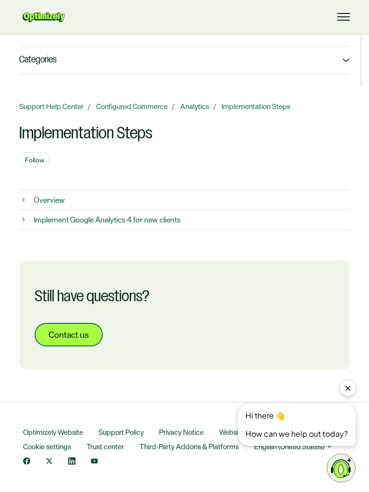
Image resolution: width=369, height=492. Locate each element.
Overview (49, 200)
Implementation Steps (255, 106)
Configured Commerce (132, 106)
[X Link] (49, 462)
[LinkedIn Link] (72, 462)
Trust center (105, 447)
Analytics (194, 106)
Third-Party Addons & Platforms (189, 447)
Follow (34, 159)
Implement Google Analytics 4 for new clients (107, 219)
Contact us (69, 334)
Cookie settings (47, 447)
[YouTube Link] (94, 462)
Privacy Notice (181, 432)
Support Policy (121, 432)
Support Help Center (51, 106)
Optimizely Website (53, 432)
